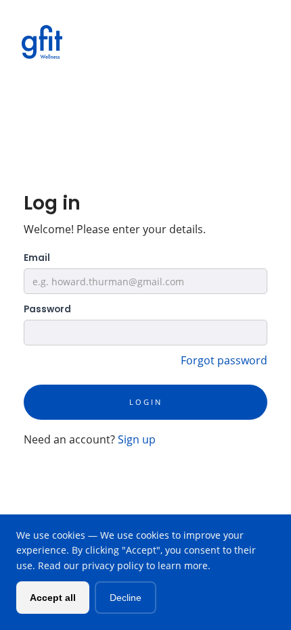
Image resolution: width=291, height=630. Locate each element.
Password (47, 309)
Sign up (137, 439)
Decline (125, 597)
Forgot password (224, 360)
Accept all (53, 597)
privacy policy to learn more (145, 565)
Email (37, 257)
